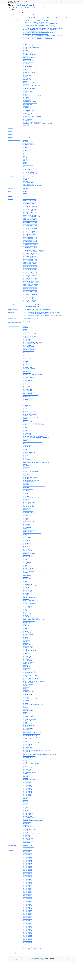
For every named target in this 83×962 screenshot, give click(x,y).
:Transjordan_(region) (29, 500)
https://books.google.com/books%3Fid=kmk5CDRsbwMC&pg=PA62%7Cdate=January (42, 35)
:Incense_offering (28, 710)
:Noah (25, 427)
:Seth (25, 44)
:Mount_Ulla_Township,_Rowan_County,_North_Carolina (36, 750)
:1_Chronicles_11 (27, 888)
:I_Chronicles (26, 386)
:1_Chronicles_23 (27, 901)
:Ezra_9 (25, 807)
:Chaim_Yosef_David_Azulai (30, 735)
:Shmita (25, 565)
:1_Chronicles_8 (27, 866)
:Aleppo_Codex (27, 429)
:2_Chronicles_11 (27, 916)
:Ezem (25, 765)
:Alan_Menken (27, 537)
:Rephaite (26, 659)
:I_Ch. (25, 382)
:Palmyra (26, 496)
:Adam (25, 43)
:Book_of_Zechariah (28, 770)
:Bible (25, 464)
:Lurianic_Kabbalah (28, 748)
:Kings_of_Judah (27, 744)
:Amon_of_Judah (27, 630)
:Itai (24, 443)
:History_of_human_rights (29, 530)
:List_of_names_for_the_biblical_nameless (33, 681)
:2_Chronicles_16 (27, 922)
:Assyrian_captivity (28, 474)
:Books (25, 188)
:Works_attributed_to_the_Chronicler (32, 116)
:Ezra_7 (25, 804)
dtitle (10, 131)
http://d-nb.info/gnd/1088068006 (30, 241)
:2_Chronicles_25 (27, 933)
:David (25, 76)
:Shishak (25, 572)
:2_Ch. (25, 362)
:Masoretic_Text (27, 104)
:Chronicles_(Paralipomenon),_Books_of (33, 342)
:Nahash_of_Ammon (28, 434)
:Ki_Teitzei (26, 690)
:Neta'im (25, 713)
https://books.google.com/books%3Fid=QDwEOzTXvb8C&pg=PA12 (38, 32)
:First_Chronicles (27, 337)
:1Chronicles (26, 327)
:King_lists (26, 125)
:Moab (25, 495)
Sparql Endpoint (71, 2)
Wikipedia (31, 959)
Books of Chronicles (27, 5)
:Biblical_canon (27, 552)
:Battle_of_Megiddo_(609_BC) (30, 597)
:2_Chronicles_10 (27, 914)
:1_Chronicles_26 (27, 905)
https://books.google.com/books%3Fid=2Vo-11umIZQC (35, 21)
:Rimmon (26, 473)
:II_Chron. (26, 357)
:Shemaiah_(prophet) (28, 682)
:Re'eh (25, 741)
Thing (17, 7)
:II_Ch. (25, 354)
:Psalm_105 (26, 608)
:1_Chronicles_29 (27, 908)
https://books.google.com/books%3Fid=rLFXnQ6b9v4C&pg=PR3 (37, 38)
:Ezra (25, 94)
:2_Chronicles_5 (27, 942)
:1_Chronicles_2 (27, 897)
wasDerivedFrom (13, 309)
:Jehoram (26, 448)
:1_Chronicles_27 (27, 878)
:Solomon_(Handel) (28, 693)
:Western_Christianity (28, 60)
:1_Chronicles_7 (27, 788)
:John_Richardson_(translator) (30, 719)
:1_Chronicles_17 (27, 894)
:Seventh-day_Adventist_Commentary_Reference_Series (36, 437)
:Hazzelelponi (27, 640)
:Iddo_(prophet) (27, 811)
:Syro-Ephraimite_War (29, 512)
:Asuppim (26, 729)
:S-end (25, 156)
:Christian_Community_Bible (30, 671)
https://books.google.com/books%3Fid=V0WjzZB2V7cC (35, 34)
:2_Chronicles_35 (27, 939)
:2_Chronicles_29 (27, 869)
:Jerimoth (26, 615)
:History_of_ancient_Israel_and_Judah (32, 95)
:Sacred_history (27, 584)
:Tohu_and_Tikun (27, 663)
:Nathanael (26, 666)
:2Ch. (25, 360)
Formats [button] (29, 2)
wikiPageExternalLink (13, 21)
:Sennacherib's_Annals (29, 817)
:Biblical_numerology (28, 451)
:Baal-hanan (26, 459)
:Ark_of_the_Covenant (29, 57)
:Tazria (25, 522)
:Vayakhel (26, 652)
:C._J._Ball (26, 112)
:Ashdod (25, 580)
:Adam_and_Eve (27, 550)
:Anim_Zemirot (27, 578)
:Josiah (25, 637)
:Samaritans (26, 542)
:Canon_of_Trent (27, 731)
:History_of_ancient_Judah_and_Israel (32, 122)
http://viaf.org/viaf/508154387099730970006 (33, 252)
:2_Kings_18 (26, 797)
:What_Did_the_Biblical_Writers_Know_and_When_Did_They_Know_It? (39, 754)
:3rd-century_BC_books (29, 109)
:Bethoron (26, 700)
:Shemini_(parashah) (28, 521)
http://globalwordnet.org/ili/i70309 (31, 306)
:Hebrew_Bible (27, 79)
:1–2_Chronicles (27, 335)
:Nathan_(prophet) (28, 841)
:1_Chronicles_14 (27, 891)
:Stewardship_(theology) (29, 586)
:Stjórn (25, 566)
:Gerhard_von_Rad (28, 767)
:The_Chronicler (27, 113)
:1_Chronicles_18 (27, 895)
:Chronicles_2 (27, 345)
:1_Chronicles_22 (27, 900)
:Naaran (25, 665)
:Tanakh (25, 87)
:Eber (25, 581)
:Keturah (26, 599)
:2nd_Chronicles (27, 367)
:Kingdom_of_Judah (28, 82)
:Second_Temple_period (29, 715)
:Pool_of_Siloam (27, 515)
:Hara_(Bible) (26, 461)
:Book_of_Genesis (28, 51)
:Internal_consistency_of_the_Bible (31, 743)
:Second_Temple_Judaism (29, 779)
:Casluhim (26, 832)
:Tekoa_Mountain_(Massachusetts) (31, 833)
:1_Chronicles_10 (27, 782)
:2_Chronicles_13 (27, 919)
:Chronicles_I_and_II (28, 346)
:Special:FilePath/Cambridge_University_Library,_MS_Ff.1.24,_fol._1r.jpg (42, 313)
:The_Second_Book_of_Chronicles (31, 401)
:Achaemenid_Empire (28, 68)
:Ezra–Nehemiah (27, 100)
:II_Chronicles (27, 358)
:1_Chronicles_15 (27, 785)
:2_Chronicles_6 (27, 944)
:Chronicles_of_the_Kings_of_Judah (32, 732)
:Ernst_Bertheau (27, 647)
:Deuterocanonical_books (29, 772)
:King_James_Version (28, 838)
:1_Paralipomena (27, 332)
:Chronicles (26, 321)
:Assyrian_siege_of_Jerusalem (30, 698)
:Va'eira (25, 685)
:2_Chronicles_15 (27, 885)
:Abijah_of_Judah (27, 590)
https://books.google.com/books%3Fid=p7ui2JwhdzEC (35, 37)
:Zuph (25, 722)
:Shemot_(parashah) (28, 684)
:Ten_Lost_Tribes (27, 694)
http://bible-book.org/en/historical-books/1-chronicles (35, 31)
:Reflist (25, 151)
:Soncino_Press (27, 751)
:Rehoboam (26, 622)
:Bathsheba (26, 610)
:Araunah (26, 709)
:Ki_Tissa (25, 519)
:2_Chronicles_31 (27, 875)
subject (10, 176)
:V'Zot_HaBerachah (28, 696)
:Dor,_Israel (26, 745)
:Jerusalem (26, 50)
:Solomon (26, 84)
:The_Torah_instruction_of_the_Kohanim (33, 423)
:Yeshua (25, 577)
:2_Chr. (25, 364)
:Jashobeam (26, 446)
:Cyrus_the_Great (27, 53)
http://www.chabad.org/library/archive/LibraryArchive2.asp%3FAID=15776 (40, 23)
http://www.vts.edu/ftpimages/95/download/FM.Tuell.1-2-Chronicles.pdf (39, 29)
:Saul (25, 69)
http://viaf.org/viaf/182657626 (30, 247)
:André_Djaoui (27, 527)
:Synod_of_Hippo (27, 445)
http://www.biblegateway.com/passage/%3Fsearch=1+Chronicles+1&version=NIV (41, 26)
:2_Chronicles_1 (27, 913)
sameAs (10, 199)
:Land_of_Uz (26, 657)
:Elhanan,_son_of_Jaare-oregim (31, 417)
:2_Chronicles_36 (27, 941)
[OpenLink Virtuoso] (31, 958)
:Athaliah (26, 587)
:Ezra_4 (25, 801)
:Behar (25, 596)
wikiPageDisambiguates (14, 322)
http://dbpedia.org (32, 7)
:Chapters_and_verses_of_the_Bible (32, 47)
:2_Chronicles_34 (27, 882)
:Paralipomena (27, 835)
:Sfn (24, 163)
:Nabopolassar (27, 543)
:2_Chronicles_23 (27, 881)
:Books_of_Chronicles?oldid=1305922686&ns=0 (36, 309)
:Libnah (25, 810)
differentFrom (13, 947)
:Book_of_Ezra (27, 59)
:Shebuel (26, 534)
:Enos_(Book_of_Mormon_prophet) (32, 734)
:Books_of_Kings (27, 91)
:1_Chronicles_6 (27, 787)
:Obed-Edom (26, 669)
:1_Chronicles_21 (27, 898)
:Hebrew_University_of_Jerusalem (31, 65)
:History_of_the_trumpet (29, 603)
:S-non (25, 159)
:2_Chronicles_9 (27, 795)
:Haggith (26, 649)
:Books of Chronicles (29, 199)
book (11, 850)
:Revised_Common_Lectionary (30, 678)
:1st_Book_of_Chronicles (29, 333)
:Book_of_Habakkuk (28, 632)
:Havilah (25, 518)
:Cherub (25, 635)
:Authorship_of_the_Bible (29, 829)
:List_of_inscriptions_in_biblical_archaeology (34, 704)
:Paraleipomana (27, 387)
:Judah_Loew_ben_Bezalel (29, 650)
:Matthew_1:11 (27, 721)
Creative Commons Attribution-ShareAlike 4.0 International (56, 959)
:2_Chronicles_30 (27, 873)
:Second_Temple (27, 75)
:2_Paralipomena (27, 365)
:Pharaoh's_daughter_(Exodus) (31, 497)
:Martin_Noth (27, 514)
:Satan (25, 624)
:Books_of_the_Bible (28, 144)
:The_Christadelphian (28, 725)
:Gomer (25, 776)
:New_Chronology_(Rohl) (29, 672)
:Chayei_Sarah (27, 674)
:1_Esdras (26, 106)
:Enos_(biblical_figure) (29, 72)
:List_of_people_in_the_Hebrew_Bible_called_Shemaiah (36, 462)
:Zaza (25, 653)
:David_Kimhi (27, 644)
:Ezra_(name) (27, 668)
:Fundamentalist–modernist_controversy (33, 436)
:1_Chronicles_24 (27, 903)
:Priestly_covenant (28, 605)
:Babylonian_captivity (28, 46)
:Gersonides (26, 819)
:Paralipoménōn (27, 393)
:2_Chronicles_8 (27, 883)
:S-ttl (25, 162)
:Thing (25, 191)
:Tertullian (26, 499)
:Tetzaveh (26, 517)
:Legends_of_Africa (28, 781)
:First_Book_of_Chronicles (29, 172)
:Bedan (25, 449)
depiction (11, 312)
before (10, 128)
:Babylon (26, 490)
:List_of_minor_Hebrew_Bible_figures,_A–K (33, 618)
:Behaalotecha (27, 594)
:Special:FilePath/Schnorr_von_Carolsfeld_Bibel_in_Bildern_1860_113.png (42, 315)
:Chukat (25, 430)
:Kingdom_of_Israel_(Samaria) (30, 73)
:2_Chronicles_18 (27, 925)
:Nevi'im (25, 561)
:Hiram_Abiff (26, 583)
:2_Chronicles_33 (27, 791)
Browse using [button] (21, 2)
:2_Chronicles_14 (27, 920)
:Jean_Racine (26, 467)
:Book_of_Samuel (27, 114)
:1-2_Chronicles (27, 352)
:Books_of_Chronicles (28, 62)
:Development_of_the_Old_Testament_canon (34, 574)
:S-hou (25, 157)
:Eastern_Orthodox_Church (30, 54)
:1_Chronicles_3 (27, 910)
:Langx (25, 147)
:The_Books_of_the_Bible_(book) (31, 480)
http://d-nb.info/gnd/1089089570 (30, 243)
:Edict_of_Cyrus (27, 117)
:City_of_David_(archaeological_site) (32, 737)
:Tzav (25, 559)
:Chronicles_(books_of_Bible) (30, 343)
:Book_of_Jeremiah (28, 505)
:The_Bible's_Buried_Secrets (30, 477)
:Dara (25, 528)
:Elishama (26, 418)
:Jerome (25, 56)
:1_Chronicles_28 (27, 907)
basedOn (12, 845)
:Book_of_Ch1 (27, 371)
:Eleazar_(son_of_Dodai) (29, 452)
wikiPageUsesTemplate (14, 140)
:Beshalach (26, 679)
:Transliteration (27, 168)
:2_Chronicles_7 (27, 794)
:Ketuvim (26, 63)
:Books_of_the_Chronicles (29, 379)
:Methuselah (26, 555)
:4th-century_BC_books (29, 110)
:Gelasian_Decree (28, 484)
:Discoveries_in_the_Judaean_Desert (32, 533)
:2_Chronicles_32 (27, 870)
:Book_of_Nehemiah (28, 506)
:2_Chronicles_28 (27, 938)
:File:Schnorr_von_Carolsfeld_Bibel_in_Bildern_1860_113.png (37, 123)
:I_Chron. (26, 384)
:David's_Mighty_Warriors (29, 591)
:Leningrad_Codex (28, 646)
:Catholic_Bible (27, 814)
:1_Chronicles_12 (27, 889)
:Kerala (25, 468)
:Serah (25, 654)
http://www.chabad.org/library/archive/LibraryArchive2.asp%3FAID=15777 (40, 25)
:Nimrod (25, 778)
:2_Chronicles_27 (27, 936)
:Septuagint (26, 70)
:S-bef (25, 154)
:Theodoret (26, 842)
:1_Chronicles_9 (27, 867)
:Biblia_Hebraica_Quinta (29, 756)
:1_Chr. (25, 330)
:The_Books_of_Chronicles (30, 396)
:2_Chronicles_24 (27, 932)
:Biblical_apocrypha (28, 556)
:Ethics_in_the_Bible (28, 723)
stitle (10, 137)
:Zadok (25, 631)
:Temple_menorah (28, 558)
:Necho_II (26, 509)
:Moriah (25, 483)
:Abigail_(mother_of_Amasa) (30, 762)
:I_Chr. (25, 383)
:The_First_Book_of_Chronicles (30, 395)
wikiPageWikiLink (13, 43)
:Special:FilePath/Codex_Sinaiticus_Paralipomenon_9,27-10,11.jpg (41, 312)
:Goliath (25, 775)
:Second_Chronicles (28, 399)
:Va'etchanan (27, 524)
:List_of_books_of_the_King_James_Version (33, 424)
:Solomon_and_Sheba (28, 826)
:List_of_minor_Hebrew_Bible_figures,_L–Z (33, 619)
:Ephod (25, 825)
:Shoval (25, 638)
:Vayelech (26, 697)
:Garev (25, 420)
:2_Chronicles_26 (27, 935)
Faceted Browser (61, 2)
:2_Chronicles (27, 339)
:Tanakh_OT (26, 166)
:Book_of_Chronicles (28, 349)
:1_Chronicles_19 (27, 864)
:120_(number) (27, 839)
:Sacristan (26, 707)
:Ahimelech (26, 431)
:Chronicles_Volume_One (29, 348)
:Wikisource (26, 169)
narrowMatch (12, 304)
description (11, 15)
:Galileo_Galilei (27, 465)
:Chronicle (26, 539)
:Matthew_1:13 (27, 757)
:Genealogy (26, 78)
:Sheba (25, 643)
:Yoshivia (26, 440)
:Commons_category (28, 171)
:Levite (25, 48)
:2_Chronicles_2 (27, 927)
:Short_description (28, 165)
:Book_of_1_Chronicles (29, 368)
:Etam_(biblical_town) (28, 836)
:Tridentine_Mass (27, 676)
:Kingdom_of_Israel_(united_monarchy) (33, 85)
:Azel (25, 458)
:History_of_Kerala (28, 568)
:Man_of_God (27, 656)
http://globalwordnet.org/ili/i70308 (31, 304)
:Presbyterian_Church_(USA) (30, 103)
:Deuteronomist (27, 575)
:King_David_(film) (28, 562)
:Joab (25, 688)
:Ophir (25, 602)
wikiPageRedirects (14, 326)
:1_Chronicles (27, 340)
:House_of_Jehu (27, 759)
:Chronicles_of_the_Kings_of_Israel (31, 947)
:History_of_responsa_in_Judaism (31, 471)
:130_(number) (27, 753)
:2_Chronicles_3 (27, 789)
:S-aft (25, 153)
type (9, 191)
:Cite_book (26, 141)
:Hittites (25, 493)
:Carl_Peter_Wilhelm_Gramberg (31, 763)
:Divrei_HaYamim (27, 380)
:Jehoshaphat (27, 508)
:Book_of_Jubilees (28, 813)
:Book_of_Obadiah (28, 634)
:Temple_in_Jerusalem (29, 88)
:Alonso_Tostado (27, 769)
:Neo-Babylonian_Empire (29, 101)
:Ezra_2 (25, 798)
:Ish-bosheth (26, 546)
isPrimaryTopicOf (13, 318)
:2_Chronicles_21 (27, 879)
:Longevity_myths (28, 511)
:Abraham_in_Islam (28, 489)
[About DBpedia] (12, 1)
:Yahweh (25, 90)
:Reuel (25, 641)
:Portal (25, 140)
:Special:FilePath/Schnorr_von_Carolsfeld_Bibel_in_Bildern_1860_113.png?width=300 (45, 18)
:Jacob (25, 81)
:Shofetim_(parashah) (28, 691)
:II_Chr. (25, 355)
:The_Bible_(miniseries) (29, 478)
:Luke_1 (25, 609)
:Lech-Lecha (26, 564)
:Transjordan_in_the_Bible (29, 481)
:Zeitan (25, 718)
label (10, 196)
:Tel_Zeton (26, 439)
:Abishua (26, 470)
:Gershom (26, 492)
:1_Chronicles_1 (27, 886)
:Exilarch (25, 703)
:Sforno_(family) (27, 536)
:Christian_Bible (27, 119)
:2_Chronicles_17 (27, 923)
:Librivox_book (27, 149)
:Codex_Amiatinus (28, 828)
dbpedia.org (49, 7)
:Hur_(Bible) (26, 540)
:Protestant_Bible (27, 606)
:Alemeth (26, 456)
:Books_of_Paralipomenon (30, 376)
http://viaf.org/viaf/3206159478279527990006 (33, 250)
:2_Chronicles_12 (27, 917)
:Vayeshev (26, 525)
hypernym (11, 188)
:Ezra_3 (25, 800)
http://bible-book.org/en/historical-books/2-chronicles (35, 22)
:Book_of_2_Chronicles (29, 370)
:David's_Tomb (27, 738)
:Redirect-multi (27, 150)
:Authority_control (28, 143)
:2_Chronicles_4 (27, 792)
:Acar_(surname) (27, 660)
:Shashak (26, 487)
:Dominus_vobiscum (28, 701)
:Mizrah (25, 706)
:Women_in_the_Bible (28, 716)
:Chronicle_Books (28, 950)
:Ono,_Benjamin (27, 531)
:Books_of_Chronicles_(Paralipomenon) (33, 374)
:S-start (25, 160)
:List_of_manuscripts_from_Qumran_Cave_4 (34, 486)
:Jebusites (26, 687)
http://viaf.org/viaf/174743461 (30, 246)
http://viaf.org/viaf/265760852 (30, 249)
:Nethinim (26, 726)
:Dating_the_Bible (28, 728)
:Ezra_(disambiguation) (29, 662)
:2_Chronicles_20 (27, 929)
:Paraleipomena (27, 389)
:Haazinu (26, 593)
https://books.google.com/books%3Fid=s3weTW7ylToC (35, 40)
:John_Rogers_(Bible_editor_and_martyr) (33, 820)
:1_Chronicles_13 (27, 784)
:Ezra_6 (25, 803)
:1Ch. (25, 326)
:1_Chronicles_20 (27, 876)
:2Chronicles (26, 361)
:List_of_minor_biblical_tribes (30, 600)
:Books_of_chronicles (28, 377)
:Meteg (25, 712)
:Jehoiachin (26, 120)
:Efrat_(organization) (28, 816)
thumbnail (11, 18)
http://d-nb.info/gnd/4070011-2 (30, 244)
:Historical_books (28, 92)
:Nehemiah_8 (27, 809)
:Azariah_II (26, 455)
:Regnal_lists (26, 181)
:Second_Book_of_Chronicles (30, 173)
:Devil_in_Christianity (28, 571)
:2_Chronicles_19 (27, 926)
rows (10, 134)
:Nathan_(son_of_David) (29, 621)
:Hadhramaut (27, 433)
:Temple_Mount (27, 627)
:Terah (25, 628)
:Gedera (25, 766)
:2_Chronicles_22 (27, 930)
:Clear (25, 146)
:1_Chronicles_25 (27, 904)
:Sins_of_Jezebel (27, 475)
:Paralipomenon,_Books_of (30, 392)
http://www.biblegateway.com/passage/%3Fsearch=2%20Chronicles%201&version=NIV (43, 28)
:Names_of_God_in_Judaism (30, 675)
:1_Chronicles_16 (27, 892)
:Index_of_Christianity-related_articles (32, 442)
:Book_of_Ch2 (27, 373)
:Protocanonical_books (29, 453)
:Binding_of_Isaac (28, 569)
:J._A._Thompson (27, 421)
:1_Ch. (25, 329)
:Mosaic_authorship (28, 740)
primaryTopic (13, 953)
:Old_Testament (27, 66)
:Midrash (26, 97)
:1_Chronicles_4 (27, 872)
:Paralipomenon (27, 390)
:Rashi (25, 547)
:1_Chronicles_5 (27, 911)
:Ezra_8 (25, 806)
